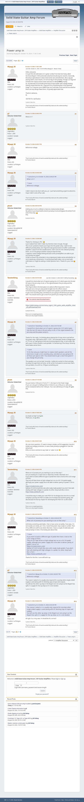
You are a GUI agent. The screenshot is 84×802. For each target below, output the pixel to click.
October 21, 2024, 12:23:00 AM (33, 238)
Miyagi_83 (11, 67)
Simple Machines (18, 800)
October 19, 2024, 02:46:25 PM (33, 113)
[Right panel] (72, 30)
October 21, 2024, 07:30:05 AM (33, 412)
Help (62, 800)
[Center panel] (74, 30)
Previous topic (64, 55)
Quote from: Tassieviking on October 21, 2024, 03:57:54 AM (44, 326)
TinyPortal (57, 800)
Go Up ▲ (77, 800)
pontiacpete (36, 704)
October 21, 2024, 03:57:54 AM (33, 278)
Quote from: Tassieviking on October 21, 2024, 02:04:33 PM (44, 518)
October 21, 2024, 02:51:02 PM (33, 514)
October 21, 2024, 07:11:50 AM (33, 379)
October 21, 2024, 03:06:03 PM (33, 601)
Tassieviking (12, 278)
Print (75, 61)
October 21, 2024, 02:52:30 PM (33, 570)
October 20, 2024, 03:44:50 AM (33, 172)
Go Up (8, 632)
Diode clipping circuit (14, 713)
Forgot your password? (42, 694)
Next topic (73, 55)
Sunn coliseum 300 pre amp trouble (19, 704)
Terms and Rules (69, 800)
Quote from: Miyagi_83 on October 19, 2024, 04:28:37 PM (44, 574)
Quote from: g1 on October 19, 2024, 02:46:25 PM (42, 177)
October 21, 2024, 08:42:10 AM (33, 441)
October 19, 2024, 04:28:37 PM (33, 144)
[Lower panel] (76, 30)
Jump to (51, 640)
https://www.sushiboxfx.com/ (35, 492)
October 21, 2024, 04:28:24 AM (33, 322)
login (57, 679)
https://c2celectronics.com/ (34, 486)
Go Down (9, 60)
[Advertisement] (14, 758)
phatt (9, 206)
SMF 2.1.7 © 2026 (8, 800)
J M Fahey (26, 713)
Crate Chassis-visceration (15, 708)
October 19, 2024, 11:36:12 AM (33, 66)
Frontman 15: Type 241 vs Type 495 (19, 718)
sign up (63, 679)
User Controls (11, 674)
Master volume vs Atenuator (17, 723)
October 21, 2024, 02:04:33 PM (33, 469)
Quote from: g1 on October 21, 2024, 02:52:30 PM (42, 605)
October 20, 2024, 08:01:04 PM (33, 205)
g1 (26, 708)
